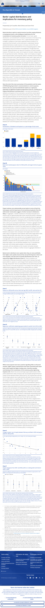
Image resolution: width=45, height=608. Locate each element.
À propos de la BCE (5, 557)
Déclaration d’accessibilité (36, 565)
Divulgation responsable (21, 564)
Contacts (3, 566)
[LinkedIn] (30, 577)
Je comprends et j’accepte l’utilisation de (23, 602)
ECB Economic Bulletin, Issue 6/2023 (24, 29)
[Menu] (43, 4)
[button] (43, 1)
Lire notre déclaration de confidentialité (11, 598)
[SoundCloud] (39, 577)
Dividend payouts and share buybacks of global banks (25, 533)
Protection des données (35, 557)
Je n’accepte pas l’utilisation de (23, 605)
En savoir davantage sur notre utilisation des (32, 598)
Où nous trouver (5, 568)
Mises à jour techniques (21, 562)
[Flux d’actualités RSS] (42, 577)
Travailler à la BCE (5, 559)
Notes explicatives (5, 561)
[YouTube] (36, 577)
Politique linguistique (35, 567)
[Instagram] (33, 577)
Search (39, 4)
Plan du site (4, 571)
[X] (27, 577)
